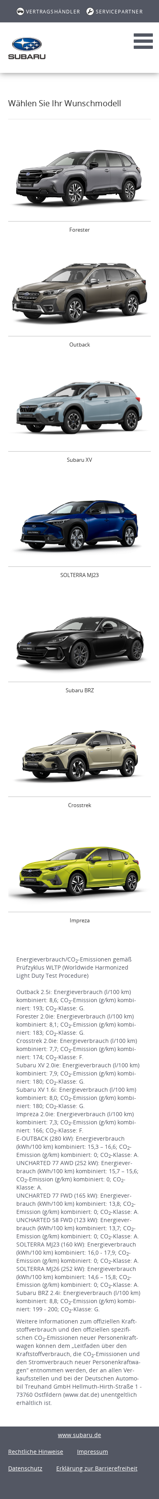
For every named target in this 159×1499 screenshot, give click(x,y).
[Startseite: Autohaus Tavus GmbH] (27, 48)
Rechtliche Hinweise (35, 1451)
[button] (79, 188)
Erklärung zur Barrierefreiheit (96, 1468)
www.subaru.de (79, 1435)
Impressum (92, 1451)
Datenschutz (25, 1468)
